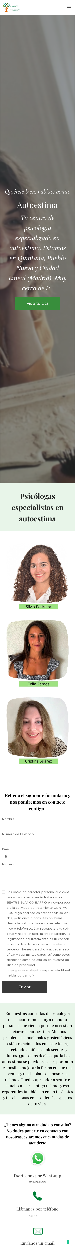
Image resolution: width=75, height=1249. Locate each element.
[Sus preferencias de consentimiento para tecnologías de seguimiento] (68, 1242)
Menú (69, 7)
